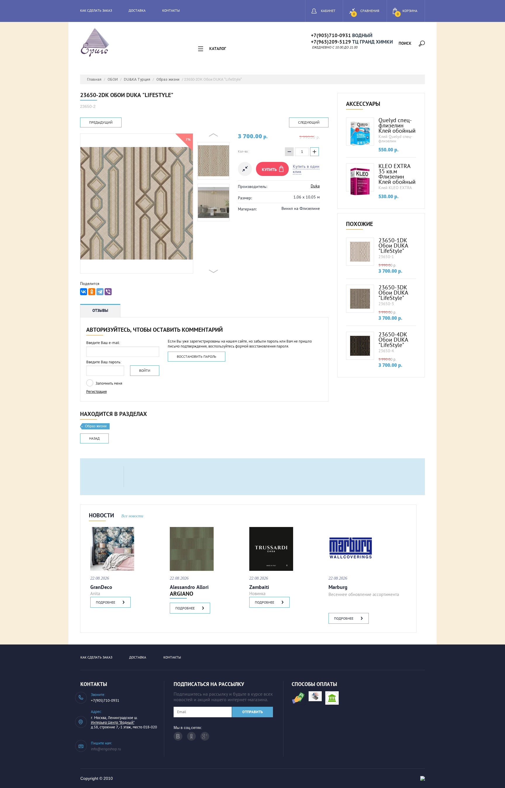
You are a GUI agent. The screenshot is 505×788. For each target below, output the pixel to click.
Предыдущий (101, 122)
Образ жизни (167, 79)
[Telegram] (99, 291)
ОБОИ (113, 79)
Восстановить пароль (196, 356)
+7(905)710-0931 (331, 35)
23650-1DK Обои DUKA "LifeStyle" (393, 245)
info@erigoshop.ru (106, 748)
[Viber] (108, 291)
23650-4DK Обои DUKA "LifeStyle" (393, 340)
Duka (315, 186)
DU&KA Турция (137, 79)
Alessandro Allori (189, 587)
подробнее (105, 602)
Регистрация (96, 391)
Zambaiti (259, 587)
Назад (94, 438)
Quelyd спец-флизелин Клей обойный (397, 125)
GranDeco (101, 587)
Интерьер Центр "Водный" (112, 722)
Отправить (252, 711)
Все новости (132, 516)
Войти (144, 370)
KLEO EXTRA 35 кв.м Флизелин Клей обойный (397, 174)
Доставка (137, 10)
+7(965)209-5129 (331, 41)
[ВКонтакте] (83, 291)
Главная (94, 79)
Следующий (308, 122)
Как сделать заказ (96, 10)
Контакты (171, 10)
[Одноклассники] (91, 291)
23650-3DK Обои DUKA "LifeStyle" (393, 293)
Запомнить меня (108, 383)
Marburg (337, 587)
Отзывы (100, 310)
